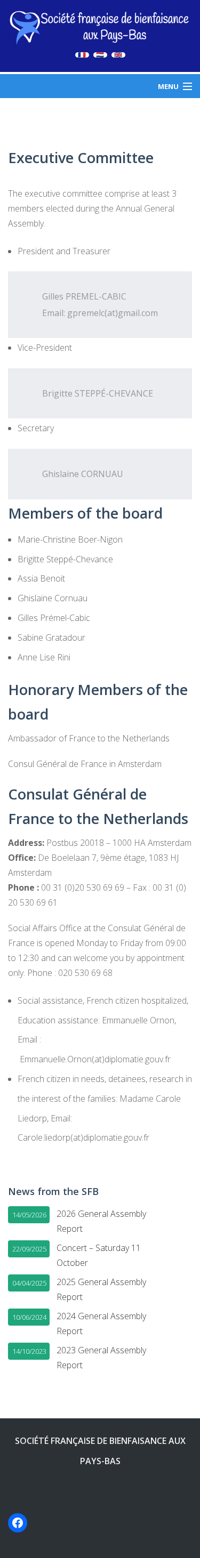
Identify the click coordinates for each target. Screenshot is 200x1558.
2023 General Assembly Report (101, 1357)
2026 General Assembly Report (101, 1221)
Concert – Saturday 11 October (99, 1255)
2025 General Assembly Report (101, 1289)
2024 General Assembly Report (101, 1323)
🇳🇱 (100, 55)
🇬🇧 (118, 55)
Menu (168, 86)
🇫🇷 (82, 55)
